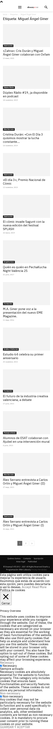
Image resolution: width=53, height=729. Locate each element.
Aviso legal (20, 561)
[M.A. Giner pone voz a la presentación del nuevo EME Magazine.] (26, 293)
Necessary (10, 666)
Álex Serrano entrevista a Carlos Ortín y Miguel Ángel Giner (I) (25, 523)
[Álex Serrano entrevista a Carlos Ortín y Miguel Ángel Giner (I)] (26, 506)
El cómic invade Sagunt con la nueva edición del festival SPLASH (23, 225)
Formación (8, 304)
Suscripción (38, 558)
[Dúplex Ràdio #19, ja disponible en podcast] (26, 77)
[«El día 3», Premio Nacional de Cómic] (26, 164)
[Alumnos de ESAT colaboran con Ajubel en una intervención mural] (26, 422)
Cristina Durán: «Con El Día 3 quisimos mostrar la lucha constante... (23, 138)
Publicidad (32, 561)
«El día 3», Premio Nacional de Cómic (24, 181)
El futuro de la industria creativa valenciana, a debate (25, 398)
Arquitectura (9, 262)
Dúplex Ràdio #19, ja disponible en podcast (25, 94)
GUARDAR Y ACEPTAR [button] (15, 727)
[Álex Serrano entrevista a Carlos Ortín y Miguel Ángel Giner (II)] (26, 464)
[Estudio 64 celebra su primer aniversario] (26, 339)
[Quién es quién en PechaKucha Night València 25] (26, 251)
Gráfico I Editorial (11, 349)
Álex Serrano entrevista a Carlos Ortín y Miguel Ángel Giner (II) (25, 481)
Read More (39, 587)
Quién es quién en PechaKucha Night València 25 (24, 269)
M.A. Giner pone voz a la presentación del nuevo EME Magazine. (23, 312)
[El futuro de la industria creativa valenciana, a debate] (26, 380)
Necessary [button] (7, 663)
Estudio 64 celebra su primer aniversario (23, 356)
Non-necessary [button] (10, 693)
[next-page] (31, 543)
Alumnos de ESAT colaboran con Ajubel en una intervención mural (26, 440)
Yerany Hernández (39, 569)
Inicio (5, 14)
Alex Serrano (9, 129)
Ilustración (8, 46)
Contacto (27, 558)
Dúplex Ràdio (9, 87)
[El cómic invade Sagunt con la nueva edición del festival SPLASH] (26, 206)
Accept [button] (26, 587)
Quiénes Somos (13, 558)
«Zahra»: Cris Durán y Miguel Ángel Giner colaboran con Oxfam (26, 52)
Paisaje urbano (10, 433)
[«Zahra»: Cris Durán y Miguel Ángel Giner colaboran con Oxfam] (26, 35)
